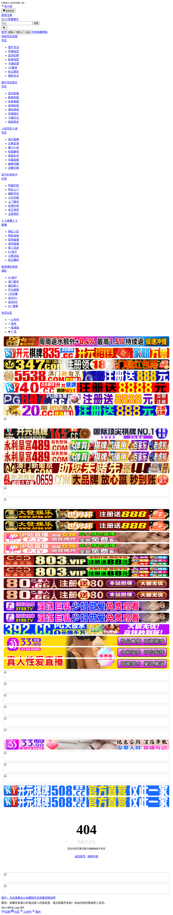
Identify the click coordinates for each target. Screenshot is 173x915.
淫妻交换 (13, 167)
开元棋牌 (13, 289)
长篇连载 (13, 159)
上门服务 (13, 201)
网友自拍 (13, 235)
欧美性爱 (13, 59)
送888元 (13, 302)
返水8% (12, 298)
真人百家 (13, 247)
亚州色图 (13, 93)
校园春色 (13, 151)
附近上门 (13, 189)
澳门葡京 (13, 281)
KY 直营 (13, 306)
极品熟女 (13, 121)
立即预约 (13, 214)
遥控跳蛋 (13, 243)
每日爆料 (13, 260)
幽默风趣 (13, 163)
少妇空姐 (13, 197)
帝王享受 (13, 209)
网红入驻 (13, 231)
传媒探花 (13, 51)
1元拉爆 (13, 293)
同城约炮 (13, 185)
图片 (19, 32)
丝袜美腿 (13, 101)
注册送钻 (13, 256)
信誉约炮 (13, 205)
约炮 (34, 32)
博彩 (45, 32)
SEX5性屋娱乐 (10, 19)
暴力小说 (13, 147)
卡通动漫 (13, 63)
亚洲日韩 (13, 55)
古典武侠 (13, 143)
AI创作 (14, 319)
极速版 (14, 327)
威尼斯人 (13, 285)
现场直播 (13, 239)
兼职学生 (13, 193)
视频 (11, 32)
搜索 (36, 23)
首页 (4, 32)
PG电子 (12, 251)
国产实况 (13, 47)
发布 (13, 323)
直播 (39, 32)
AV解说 (12, 67)
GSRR (17, 908)
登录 (4, 15)
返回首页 (80, 856)
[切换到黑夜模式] (4, 27)
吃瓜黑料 (13, 71)
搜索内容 (93, 856)
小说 (27, 32)
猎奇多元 (13, 75)
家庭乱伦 (13, 155)
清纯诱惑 (13, 109)
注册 (9, 15)
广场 (13, 331)
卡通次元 (13, 117)
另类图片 (13, 113)
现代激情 (13, 139)
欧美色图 (13, 97)
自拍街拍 (13, 105)
